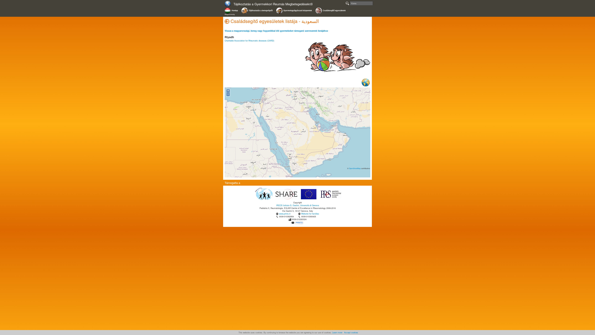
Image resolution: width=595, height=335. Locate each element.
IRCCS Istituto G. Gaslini (287, 205)
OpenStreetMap (355, 168)
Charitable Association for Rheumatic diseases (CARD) (249, 40)
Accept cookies (351, 332)
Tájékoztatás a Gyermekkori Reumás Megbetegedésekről (273, 4)
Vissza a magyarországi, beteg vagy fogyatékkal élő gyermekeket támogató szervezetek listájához (276, 30)
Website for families (310, 213)
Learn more (337, 332)
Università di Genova (309, 205)
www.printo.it (284, 213)
